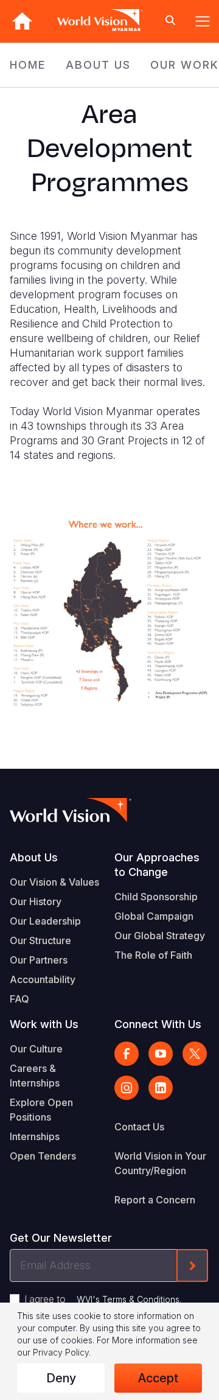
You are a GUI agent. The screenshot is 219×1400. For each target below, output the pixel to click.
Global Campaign (153, 916)
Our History (35, 901)
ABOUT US (98, 64)
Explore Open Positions (41, 1109)
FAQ (19, 999)
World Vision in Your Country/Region (160, 1163)
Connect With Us (157, 1024)
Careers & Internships (35, 1075)
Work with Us (44, 1024)
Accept (158, 1378)
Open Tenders (43, 1156)
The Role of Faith (153, 955)
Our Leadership (45, 921)
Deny (61, 1378)
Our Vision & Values (54, 882)
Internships (35, 1136)
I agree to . (102, 1299)
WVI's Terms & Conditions (128, 1299)
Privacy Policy (61, 1352)
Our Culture (36, 1049)
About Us (34, 857)
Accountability (42, 979)
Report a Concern (154, 1200)
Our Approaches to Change (157, 864)
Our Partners (39, 960)
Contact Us (139, 1127)
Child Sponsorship (156, 897)
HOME (28, 64)
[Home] (22, 21)
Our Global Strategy (159, 935)
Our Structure (40, 940)
